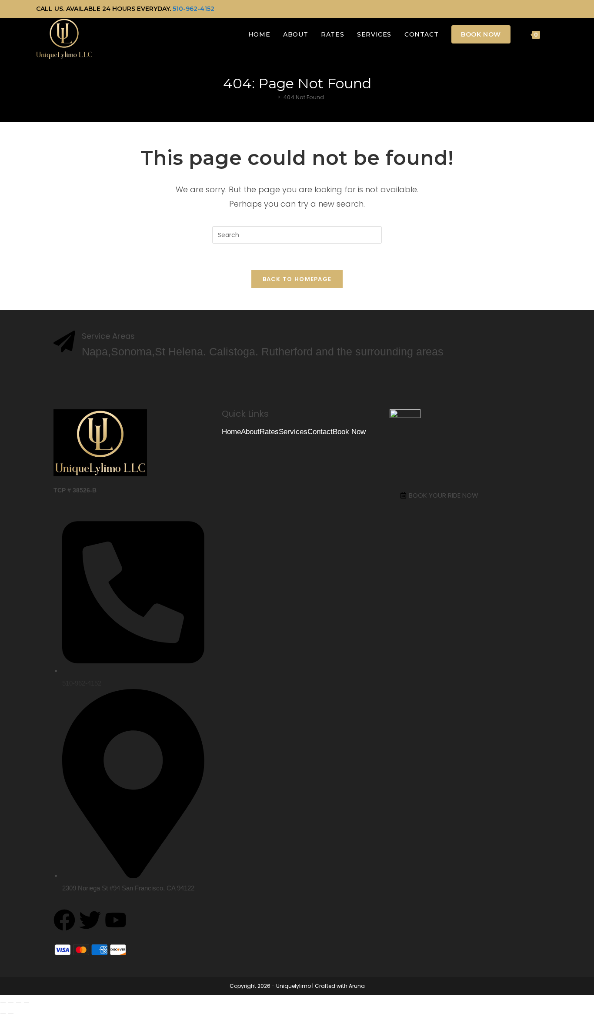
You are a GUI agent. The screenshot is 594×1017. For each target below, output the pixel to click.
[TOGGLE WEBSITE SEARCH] (555, 34)
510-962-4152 (193, 9)
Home (231, 432)
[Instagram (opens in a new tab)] (554, 9)
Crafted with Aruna (340, 986)
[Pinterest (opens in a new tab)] (546, 9)
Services (293, 432)
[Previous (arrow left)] (3, 1013)
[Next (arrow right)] (11, 1013)
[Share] (19, 1003)
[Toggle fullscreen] (11, 1003)
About (250, 432)
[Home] (272, 97)
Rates (269, 432)
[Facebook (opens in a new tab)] (536, 9)
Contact (320, 432)
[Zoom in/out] (3, 1003)
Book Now (349, 432)
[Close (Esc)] (26, 1003)
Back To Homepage (297, 279)
